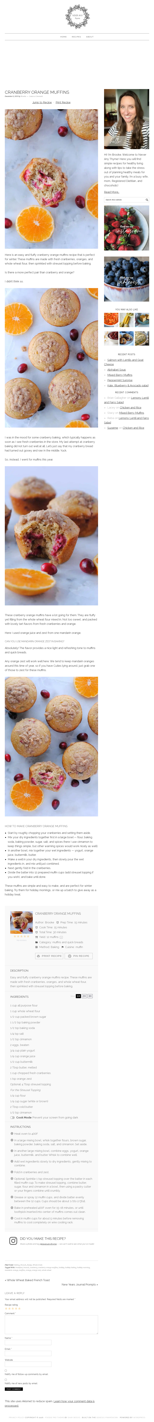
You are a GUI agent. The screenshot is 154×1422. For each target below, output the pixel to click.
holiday (61, 1268)
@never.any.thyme (48, 1244)
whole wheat (46, 1270)
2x (84, 996)
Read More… (111, 192)
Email (8, 1349)
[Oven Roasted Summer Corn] (127, 326)
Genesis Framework (107, 1417)
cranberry (33, 1268)
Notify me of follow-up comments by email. (27, 1374)
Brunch (23, 1265)
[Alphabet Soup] (111, 326)
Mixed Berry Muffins (119, 375)
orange (28, 1270)
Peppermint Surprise (119, 380)
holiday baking (70, 1268)
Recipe (29, 1265)
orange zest (36, 1270)
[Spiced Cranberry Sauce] (111, 344)
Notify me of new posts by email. (21, 1383)
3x (90, 996)
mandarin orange (11, 1270)
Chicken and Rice (130, 407)
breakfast (19, 1268)
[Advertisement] (77, 64)
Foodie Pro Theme (54, 1417)
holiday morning (83, 1268)
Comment (10, 1313)
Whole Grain (37, 1265)
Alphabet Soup (116, 369)
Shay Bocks (74, 1417)
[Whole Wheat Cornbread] (142, 326)
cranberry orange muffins (48, 1268)
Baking (17, 1265)
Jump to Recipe (42, 102)
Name (8, 1338)
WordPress (139, 1417)
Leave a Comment (36, 96)
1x (78, 996)
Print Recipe (63, 102)
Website (9, 1360)
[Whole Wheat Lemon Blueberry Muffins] (127, 344)
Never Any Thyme (77, 15)
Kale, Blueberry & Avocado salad (127, 385)
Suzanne (112, 427)
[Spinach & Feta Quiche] (142, 344)
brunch (26, 1268)
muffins (22, 1270)
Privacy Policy (17, 1417)
